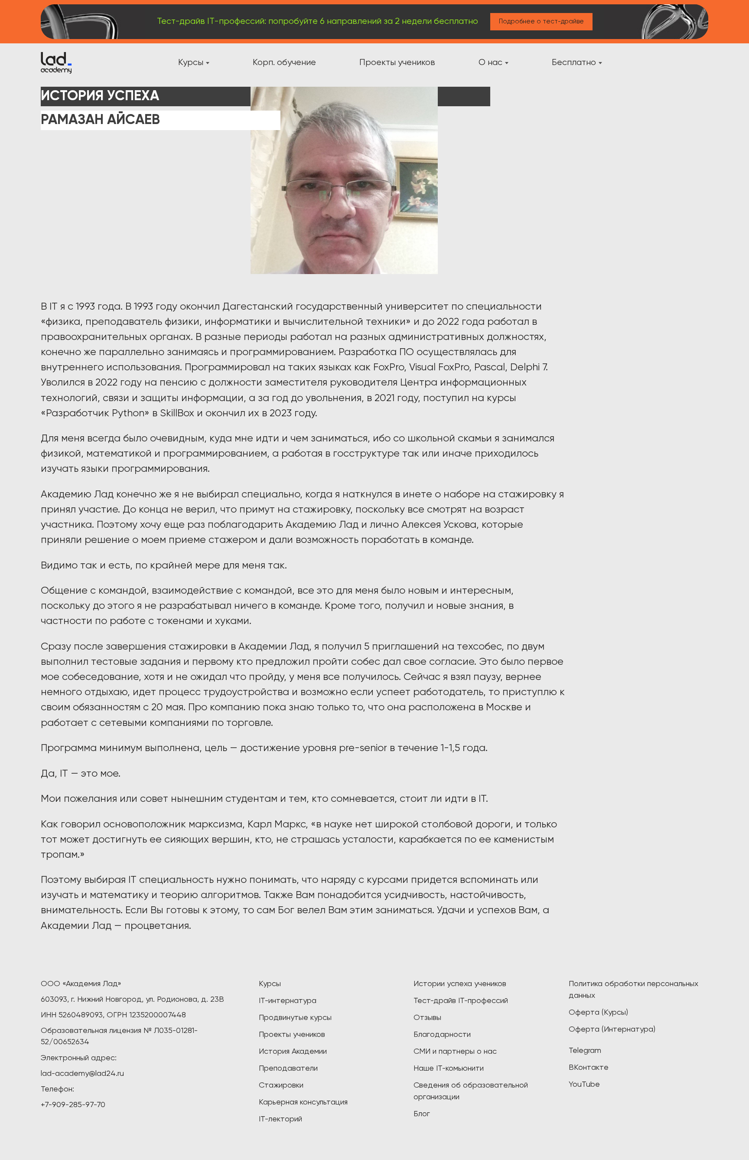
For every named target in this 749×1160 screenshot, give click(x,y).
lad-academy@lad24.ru (82, 1074)
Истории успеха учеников (460, 984)
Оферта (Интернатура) (612, 1029)
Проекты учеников (397, 62)
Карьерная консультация (303, 1102)
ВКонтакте (589, 1068)
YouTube (584, 1084)
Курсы (190, 62)
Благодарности (442, 1035)
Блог (422, 1114)
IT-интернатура (287, 1001)
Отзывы (427, 1018)
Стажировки (281, 1085)
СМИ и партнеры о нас (455, 1051)
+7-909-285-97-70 (73, 1105)
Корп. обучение (284, 62)
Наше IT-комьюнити (449, 1068)
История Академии (293, 1051)
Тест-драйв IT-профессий (461, 1001)
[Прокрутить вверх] (21, 1142)
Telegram (585, 1051)
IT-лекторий (280, 1119)
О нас (490, 62)
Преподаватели (288, 1068)
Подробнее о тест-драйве (541, 21)
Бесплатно (574, 62)
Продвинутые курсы (295, 1018)
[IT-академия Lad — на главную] (56, 63)
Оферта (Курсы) (598, 1012)
